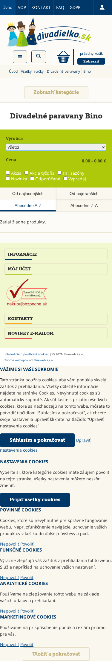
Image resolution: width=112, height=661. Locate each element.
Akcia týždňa (42, 173)
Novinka (19, 179)
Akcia (16, 173)
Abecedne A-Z (28, 205)
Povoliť (26, 544)
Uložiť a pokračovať (56, 654)
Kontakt (41, 7)
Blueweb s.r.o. (43, 360)
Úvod (7, 7)
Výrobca (14, 138)
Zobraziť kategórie (56, 92)
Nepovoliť (9, 544)
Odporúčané (47, 179)
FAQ (60, 7)
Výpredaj (77, 179)
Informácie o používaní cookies (26, 354)
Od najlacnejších (28, 193)
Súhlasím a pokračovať (37, 440)
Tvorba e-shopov (16, 360)
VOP (22, 7)
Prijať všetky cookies (35, 499)
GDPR (75, 7)
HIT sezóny (73, 173)
